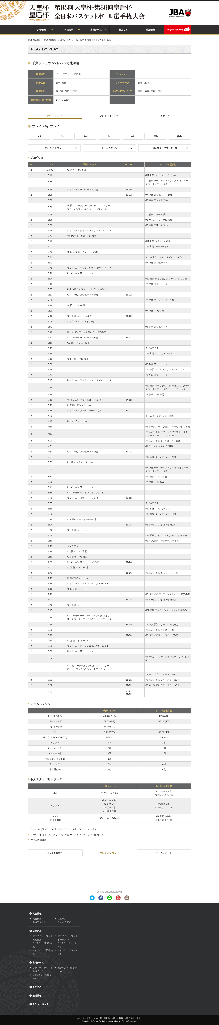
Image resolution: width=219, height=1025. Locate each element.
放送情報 (150, 29)
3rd (109, 136)
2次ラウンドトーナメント (67, 945)
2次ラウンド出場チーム (67, 969)
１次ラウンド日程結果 (43, 952)
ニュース (62, 918)
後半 (179, 136)
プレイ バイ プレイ (109, 115)
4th (133, 136)
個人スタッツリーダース (164, 148)
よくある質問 (64, 922)
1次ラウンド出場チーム (42, 977)
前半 (156, 136)
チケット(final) (175, 29)
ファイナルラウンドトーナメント (68, 938)
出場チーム (96, 29)
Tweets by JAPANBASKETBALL (99, 911)
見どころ (123, 29)
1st (62, 136)
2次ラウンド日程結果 (42, 945)
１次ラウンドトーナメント (68, 952)
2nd (86, 136)
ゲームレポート (164, 853)
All (39, 136)
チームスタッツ (109, 148)
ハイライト (163, 115)
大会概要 (37, 918)
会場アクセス (39, 922)
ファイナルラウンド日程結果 (43, 938)
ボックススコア (55, 115)
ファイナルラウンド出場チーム (43, 969)
